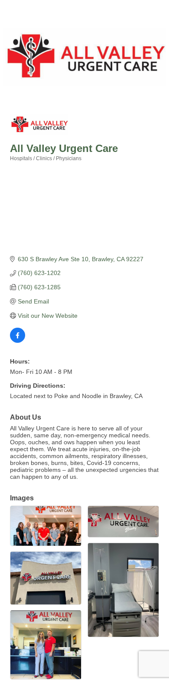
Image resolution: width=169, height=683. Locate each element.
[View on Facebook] (17, 340)
